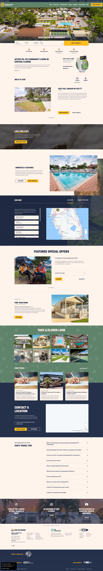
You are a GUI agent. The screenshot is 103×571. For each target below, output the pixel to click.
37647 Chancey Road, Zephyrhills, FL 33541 (95, 1)
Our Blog (37, 533)
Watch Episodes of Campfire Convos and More (87, 511)
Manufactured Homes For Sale (57, 534)
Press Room (37, 534)
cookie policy (9, 566)
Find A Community (68, 533)
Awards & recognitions (17, 554)
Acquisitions (81, 536)
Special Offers (82, 4)
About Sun (81, 533)
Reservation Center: (15, 542)
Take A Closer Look (51, 330)
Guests (41, 42)
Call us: (12, 539)
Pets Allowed (44, 51)
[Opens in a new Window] (29, 562)
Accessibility (37, 536)
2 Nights (26, 42)
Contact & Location (22, 409)
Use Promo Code (61, 273)
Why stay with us (30, 533)
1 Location (60, 90)
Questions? (13, 540)
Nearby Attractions (83, 200)
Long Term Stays (63, 4)
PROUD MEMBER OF (77, 562)
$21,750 (24, 306)
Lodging (85, 80)
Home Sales (17, 299)
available (20, 304)
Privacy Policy (89, 569)
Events (28, 536)
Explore (18, 200)
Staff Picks (19, 368)
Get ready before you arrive (22, 443)
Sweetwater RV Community (51, 38)
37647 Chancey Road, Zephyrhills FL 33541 (25, 422)
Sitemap (67, 569)
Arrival (16, 42)
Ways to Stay (20, 80)
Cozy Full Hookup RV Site (69, 89)
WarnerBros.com (30, 539)
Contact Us (29, 537)
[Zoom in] (86, 230)
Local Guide (70, 200)
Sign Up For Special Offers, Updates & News (16, 511)
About (51, 4)
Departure (36, 42)
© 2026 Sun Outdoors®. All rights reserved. (19, 569)
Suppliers (81, 537)
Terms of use (78, 239)
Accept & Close (5, 568)
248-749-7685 (22, 542)
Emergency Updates (81, 569)
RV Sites (77, 80)
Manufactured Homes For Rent (57, 536)
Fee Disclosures (38, 537)
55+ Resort (29, 51)
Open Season (59, 51)
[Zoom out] (86, 233)
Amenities (75, 4)
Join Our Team (29, 534)
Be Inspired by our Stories (51, 510)
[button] (96, 4)
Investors (81, 534)
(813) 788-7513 (82, 1)
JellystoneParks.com (39, 539)
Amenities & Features (24, 168)
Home (3, 1)
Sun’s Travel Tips (23, 446)
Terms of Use (73, 569)
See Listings (74, 53)
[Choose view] (86, 236)
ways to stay (56, 4)
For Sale (70, 4)
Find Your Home (21, 303)
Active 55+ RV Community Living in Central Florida (32, 60)
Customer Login (68, 534)
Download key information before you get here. (68, 61)
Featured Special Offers (51, 252)
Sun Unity (88, 533)
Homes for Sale (74, 51)
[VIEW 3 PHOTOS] (49, 110)
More (87, 4)
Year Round (59, 53)
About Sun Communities (56, 533)
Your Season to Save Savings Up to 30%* (66, 258)
